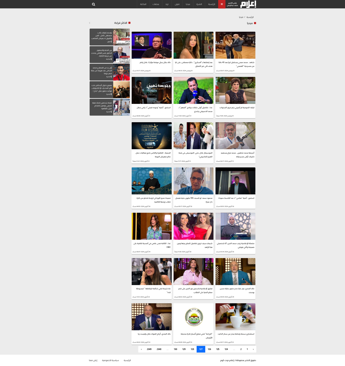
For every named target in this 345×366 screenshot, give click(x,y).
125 (217, 349)
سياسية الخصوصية (110, 360)
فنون (177, 4)
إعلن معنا (93, 360)
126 (209, 349)
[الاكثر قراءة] (89, 22)
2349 (149, 349)
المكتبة (143, 4)
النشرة (199, 4)
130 (175, 349)
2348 (159, 349)
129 (184, 349)
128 (192, 349)
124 (226, 349)
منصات (156, 4)
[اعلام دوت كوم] (247, 4)
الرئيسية (211, 4)
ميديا (188, 4)
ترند (166, 4)
